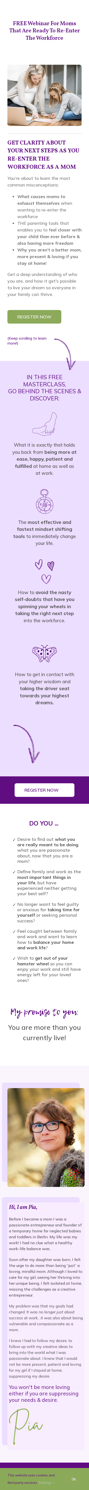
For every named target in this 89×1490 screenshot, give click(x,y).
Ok (74, 1479)
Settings (45, 1483)
